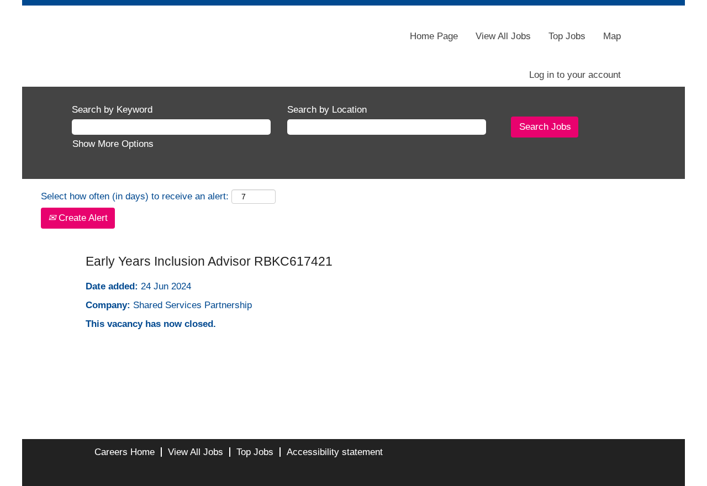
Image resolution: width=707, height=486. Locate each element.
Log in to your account (575, 75)
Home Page (434, 36)
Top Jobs (566, 36)
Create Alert (82, 218)
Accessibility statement (335, 452)
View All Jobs (503, 36)
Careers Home (124, 452)
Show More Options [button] (113, 144)
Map (612, 36)
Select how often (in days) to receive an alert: (135, 196)
